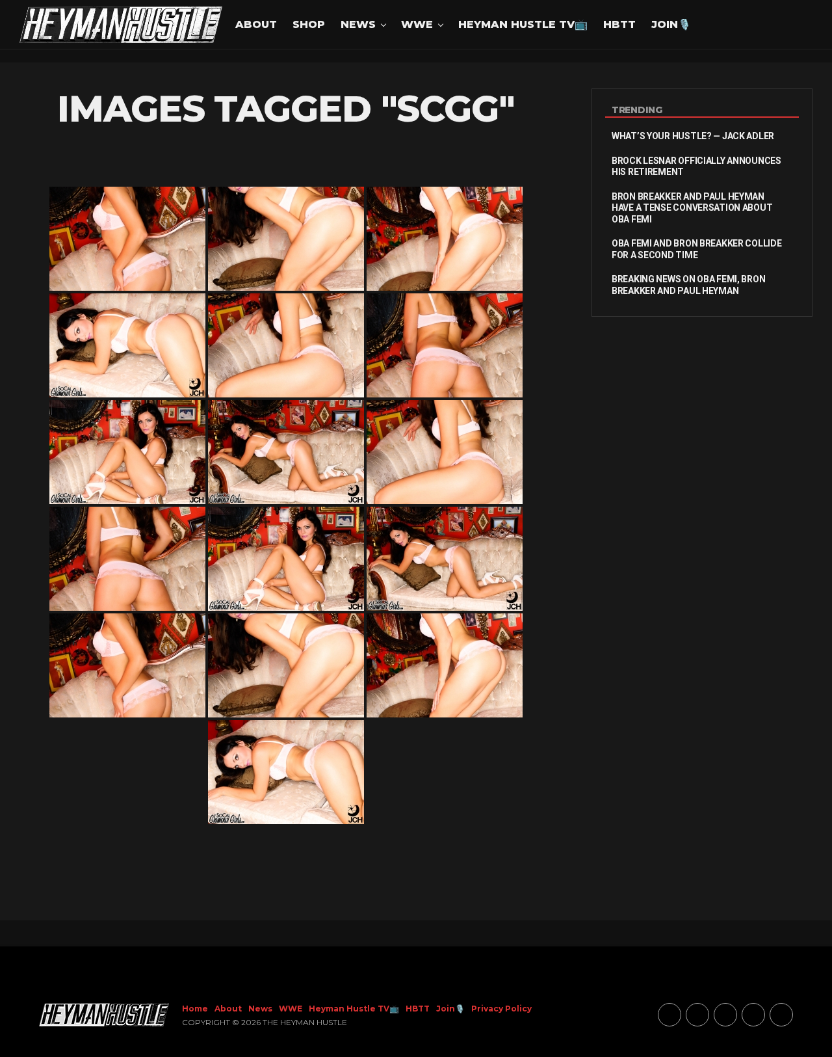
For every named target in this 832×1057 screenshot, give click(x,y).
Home (195, 1008)
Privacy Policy (501, 1008)
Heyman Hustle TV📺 (523, 24)
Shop (308, 24)
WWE (417, 24)
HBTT (619, 24)
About (256, 24)
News (358, 24)
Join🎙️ (671, 24)
